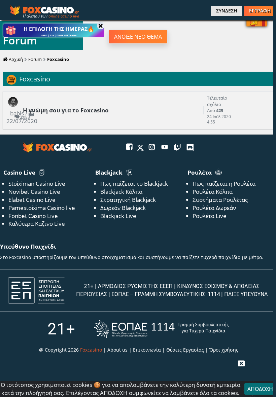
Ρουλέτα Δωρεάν (214, 208)
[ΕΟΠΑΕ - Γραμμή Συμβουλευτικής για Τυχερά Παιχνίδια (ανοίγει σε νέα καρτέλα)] (161, 328)
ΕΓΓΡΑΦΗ (260, 10)
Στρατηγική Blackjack (128, 200)
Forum (35, 59)
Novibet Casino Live (34, 191)
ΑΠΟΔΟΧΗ (260, 389)
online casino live (63, 16)
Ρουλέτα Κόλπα (213, 191)
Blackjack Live (118, 216)
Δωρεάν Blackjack (123, 208)
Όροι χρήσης (223, 350)
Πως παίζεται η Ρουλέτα (224, 183)
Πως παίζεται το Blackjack (134, 183)
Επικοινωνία (147, 350)
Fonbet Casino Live (33, 216)
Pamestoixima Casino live (41, 208)
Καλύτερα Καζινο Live (36, 223)
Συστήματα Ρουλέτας (220, 200)
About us (117, 350)
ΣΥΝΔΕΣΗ (226, 10)
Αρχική (15, 59)
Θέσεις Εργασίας (185, 350)
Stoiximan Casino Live (36, 183)
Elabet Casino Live (32, 200)
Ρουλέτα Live (210, 216)
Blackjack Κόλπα (121, 191)
